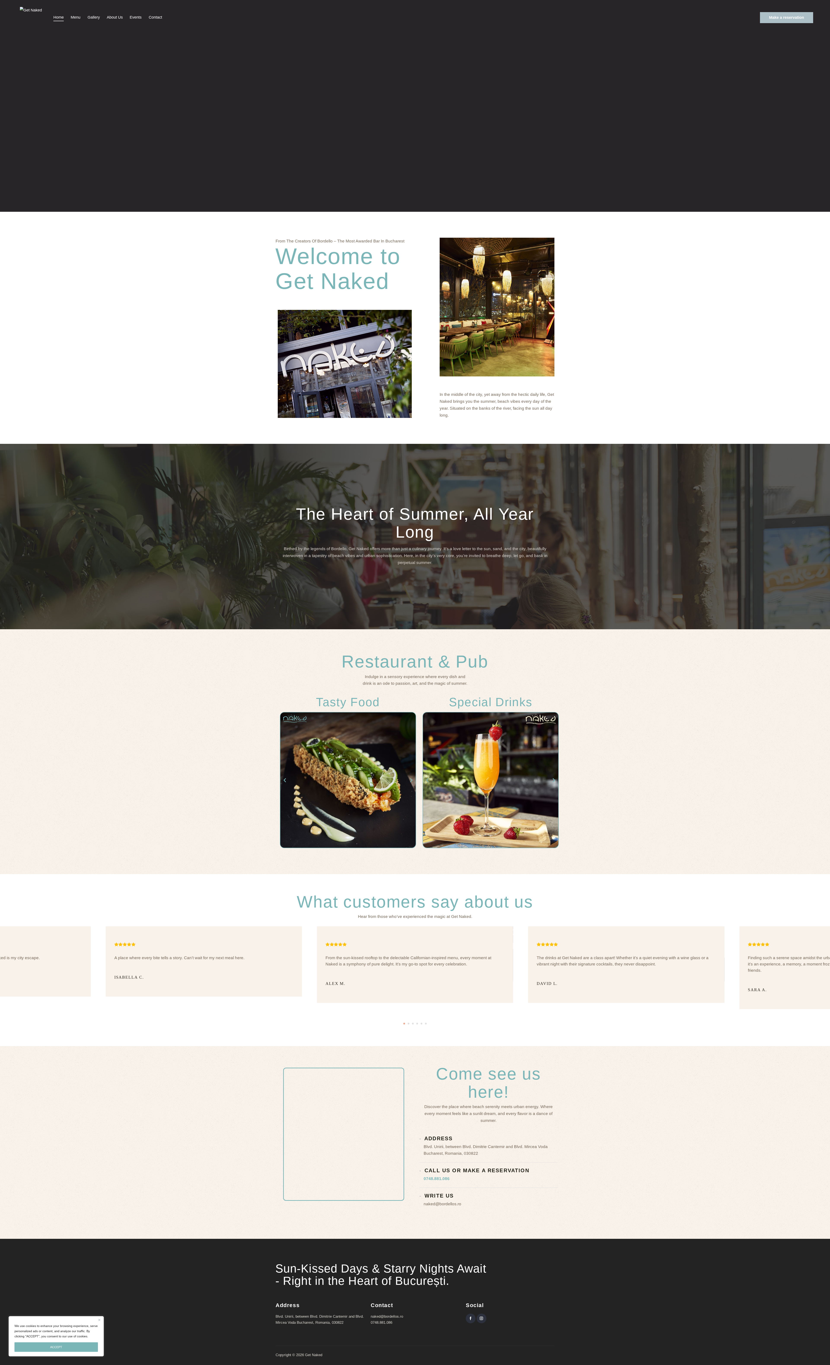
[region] (56, 1336)
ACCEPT (56, 1347)
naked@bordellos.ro (387, 1316)
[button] (284, 780)
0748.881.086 (437, 1178)
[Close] (99, 1319)
